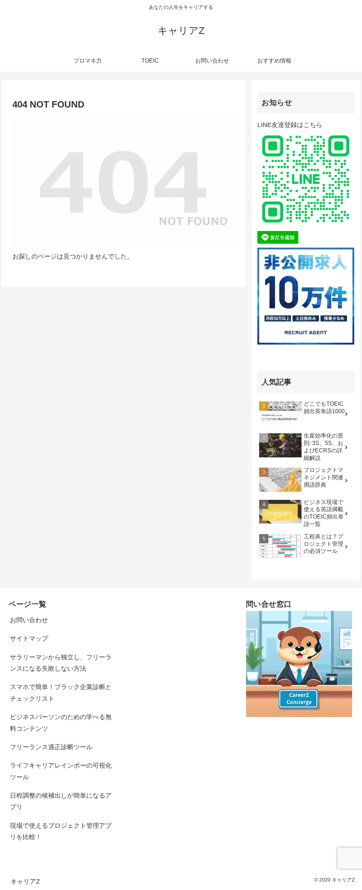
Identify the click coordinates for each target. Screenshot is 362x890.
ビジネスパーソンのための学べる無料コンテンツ (61, 722)
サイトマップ (29, 638)
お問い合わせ (29, 620)
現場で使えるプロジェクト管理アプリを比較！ (61, 831)
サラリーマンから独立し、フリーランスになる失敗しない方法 (61, 663)
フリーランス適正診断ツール (51, 747)
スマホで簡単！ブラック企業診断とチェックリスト (61, 692)
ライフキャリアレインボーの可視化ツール (61, 771)
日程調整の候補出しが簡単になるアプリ (61, 801)
